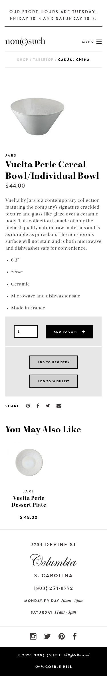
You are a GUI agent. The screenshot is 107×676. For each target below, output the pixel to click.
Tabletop (43, 59)
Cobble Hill (58, 666)
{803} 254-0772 (53, 588)
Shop (23, 59)
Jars (11, 155)
